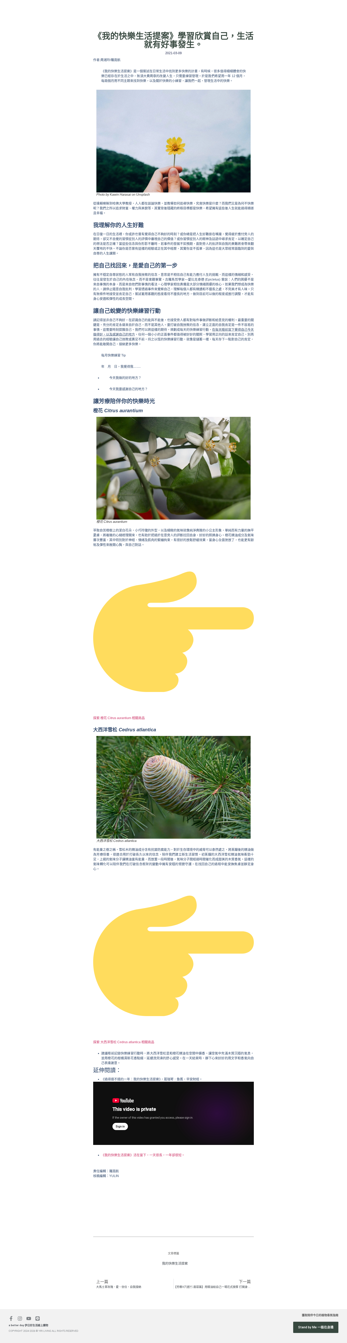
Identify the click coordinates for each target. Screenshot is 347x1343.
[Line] (37, 1318)
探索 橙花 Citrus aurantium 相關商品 (119, 718)
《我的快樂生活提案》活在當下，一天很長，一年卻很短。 (143, 1155)
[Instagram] (19, 1318)
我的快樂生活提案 (175, 1263)
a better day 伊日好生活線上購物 (28, 1325)
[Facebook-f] (11, 1318)
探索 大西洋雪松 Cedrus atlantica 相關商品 (123, 1042)
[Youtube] (28, 1318)
